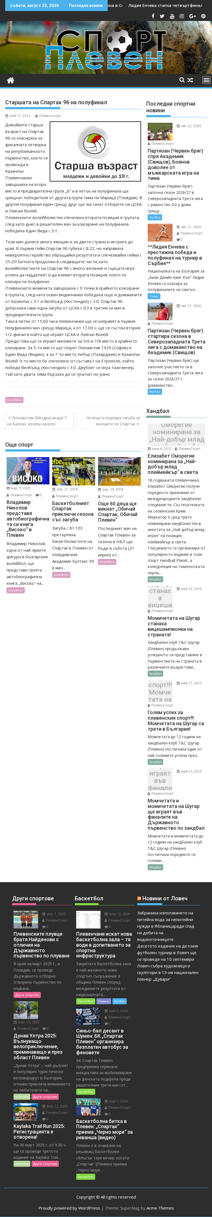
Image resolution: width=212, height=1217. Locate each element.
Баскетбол (86, 1001)
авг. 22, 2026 (190, 126)
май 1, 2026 (118, 1101)
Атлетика (22, 1097)
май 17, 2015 (191, 683)
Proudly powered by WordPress (69, 1208)
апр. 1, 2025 (56, 914)
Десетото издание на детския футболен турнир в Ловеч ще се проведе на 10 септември (167, 952)
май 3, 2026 (118, 1010)
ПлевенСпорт (50, 115)
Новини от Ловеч (164, 898)
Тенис (154, 296)
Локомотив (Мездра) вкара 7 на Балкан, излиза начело (37, 420)
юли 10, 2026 (119, 914)
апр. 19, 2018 (112, 489)
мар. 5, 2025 (20, 488)
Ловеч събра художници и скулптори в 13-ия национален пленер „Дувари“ (167, 972)
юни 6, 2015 (161, 448)
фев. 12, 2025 (57, 1106)
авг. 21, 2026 (190, 227)
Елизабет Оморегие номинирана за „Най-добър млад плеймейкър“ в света (176, 436)
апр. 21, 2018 (67, 489)
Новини (104, 1001)
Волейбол (14, 400)
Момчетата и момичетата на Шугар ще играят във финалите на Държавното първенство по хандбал (160, 781)
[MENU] (206, 80)
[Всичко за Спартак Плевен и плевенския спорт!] (10, 80)
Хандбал (155, 579)
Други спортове (27, 995)
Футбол (154, 217)
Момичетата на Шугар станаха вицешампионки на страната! (160, 598)
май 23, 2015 (191, 588)
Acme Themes (160, 1208)
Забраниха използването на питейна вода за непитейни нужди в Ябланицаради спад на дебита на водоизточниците (165, 926)
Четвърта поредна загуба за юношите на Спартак (113, 420)
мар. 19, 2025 (28, 1022)
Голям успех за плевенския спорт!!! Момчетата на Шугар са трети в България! (160, 692)
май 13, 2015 (191, 771)
